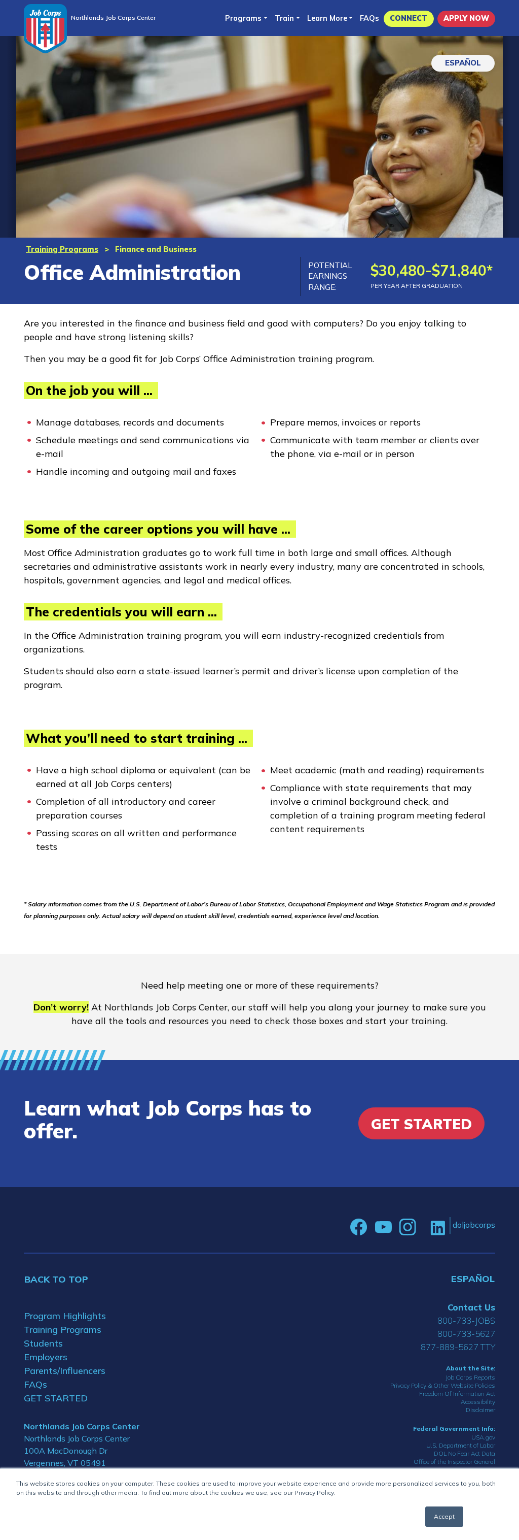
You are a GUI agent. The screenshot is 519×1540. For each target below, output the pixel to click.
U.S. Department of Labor (460, 1445)
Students (43, 1343)
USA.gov (483, 1437)
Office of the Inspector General (454, 1461)
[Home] (45, 28)
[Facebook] (359, 1227)
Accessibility (478, 1401)
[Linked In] (438, 1227)
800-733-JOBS (466, 1320)
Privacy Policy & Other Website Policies (442, 1385)
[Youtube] (383, 1227)
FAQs (369, 18)
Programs (243, 18)
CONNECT (408, 18)
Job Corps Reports (470, 1377)
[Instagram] (407, 1227)
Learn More (327, 18)
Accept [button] (444, 1516)
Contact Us (471, 1307)
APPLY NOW (466, 18)
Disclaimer (480, 1410)
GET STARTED (56, 1398)
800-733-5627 (466, 1333)
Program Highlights (65, 1316)
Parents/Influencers (64, 1371)
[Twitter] (423, 1227)
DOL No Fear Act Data (464, 1453)
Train (284, 18)
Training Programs (62, 249)
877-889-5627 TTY (458, 1346)
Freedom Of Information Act (457, 1393)
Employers (45, 1357)
